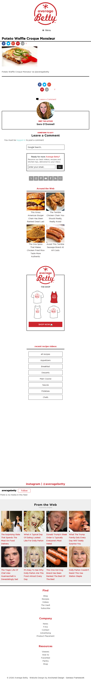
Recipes (45, 599)
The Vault (45, 605)
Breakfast (45, 366)
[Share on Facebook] (4, 44)
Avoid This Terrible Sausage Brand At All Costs (55, 247)
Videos (45, 602)
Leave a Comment (47, 99)
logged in (21, 140)
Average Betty (45, 13)
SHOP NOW (45, 324)
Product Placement (45, 636)
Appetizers (45, 360)
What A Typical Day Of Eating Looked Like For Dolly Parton (33, 537)
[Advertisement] (44, 439)
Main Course (45, 379)
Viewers (45, 652)
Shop (45, 664)
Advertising (45, 633)
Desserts (46, 373)
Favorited (45, 658)
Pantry (46, 661)
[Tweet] (9, 44)
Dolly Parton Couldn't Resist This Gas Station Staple (79, 573)
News (45, 624)
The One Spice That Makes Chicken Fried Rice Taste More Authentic (35, 250)
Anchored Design (56, 678)
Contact (45, 630)
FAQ (45, 627)
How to (45, 655)
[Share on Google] (13, 44)
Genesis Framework (75, 678)
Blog (45, 596)
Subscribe (45, 608)
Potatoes (45, 391)
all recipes (45, 354)
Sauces (45, 385)
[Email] (23, 44)
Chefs (45, 397)
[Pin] (18, 44)
